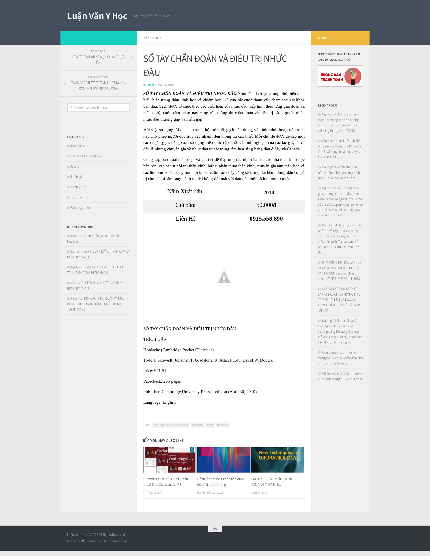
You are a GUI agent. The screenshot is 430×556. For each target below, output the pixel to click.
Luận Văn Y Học (97, 15)
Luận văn (77, 177)
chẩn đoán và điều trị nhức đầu (171, 424)
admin (151, 85)
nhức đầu (197, 424)
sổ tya (210, 424)
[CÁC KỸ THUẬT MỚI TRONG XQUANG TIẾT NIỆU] (277, 459)
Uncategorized (81, 207)
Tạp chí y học (80, 197)
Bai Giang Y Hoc (82, 146)
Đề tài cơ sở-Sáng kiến (86, 156)
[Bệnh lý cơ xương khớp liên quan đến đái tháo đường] (224, 459)
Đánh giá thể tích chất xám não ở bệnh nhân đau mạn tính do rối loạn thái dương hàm (339, 172)
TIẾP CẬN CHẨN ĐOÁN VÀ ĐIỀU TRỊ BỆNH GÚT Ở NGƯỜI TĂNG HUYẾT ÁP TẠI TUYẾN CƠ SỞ (98, 303)
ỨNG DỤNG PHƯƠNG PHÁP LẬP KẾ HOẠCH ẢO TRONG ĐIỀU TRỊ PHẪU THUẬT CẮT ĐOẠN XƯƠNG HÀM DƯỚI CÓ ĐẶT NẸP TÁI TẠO (339, 300)
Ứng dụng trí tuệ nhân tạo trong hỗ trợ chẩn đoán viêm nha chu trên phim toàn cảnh (340, 357)
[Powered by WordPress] (83, 541)
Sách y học (152, 38)
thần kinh (222, 424)
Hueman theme (118, 541)
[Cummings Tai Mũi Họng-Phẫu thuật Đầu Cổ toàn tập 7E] (170, 459)
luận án (76, 166)
